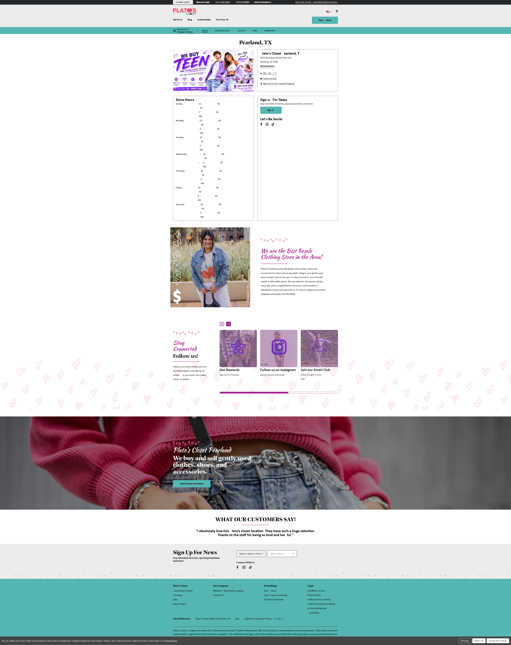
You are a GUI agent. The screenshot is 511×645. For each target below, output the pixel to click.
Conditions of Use (316, 591)
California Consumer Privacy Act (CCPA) (263, 619)
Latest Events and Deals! (192, 483)
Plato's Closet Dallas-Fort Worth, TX (213, 619)
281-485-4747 (270, 73)
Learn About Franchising (275, 595)
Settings (465, 640)
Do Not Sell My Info (317, 608)
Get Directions (267, 66)
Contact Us (218, 595)
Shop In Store (179, 604)
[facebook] (261, 124)
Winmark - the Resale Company (228, 591)
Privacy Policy (314, 595)
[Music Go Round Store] (263, 2)
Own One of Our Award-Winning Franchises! (316, 2)
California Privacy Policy (319, 599)
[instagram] (267, 124)
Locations (177, 595)
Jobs (175, 599)
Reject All (478, 640)
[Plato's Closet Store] (183, 2)
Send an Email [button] (269, 78)
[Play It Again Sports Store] (223, 2)
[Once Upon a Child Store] (203, 2)
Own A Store (325, 20)
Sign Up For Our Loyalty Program (278, 83)
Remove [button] (189, 32)
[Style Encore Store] (243, 2)
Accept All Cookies (498, 640)
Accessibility (313, 613)
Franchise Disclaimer (274, 599)
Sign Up (271, 110)
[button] (228, 324)
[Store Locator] (337, 12)
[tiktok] (273, 124)
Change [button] (180, 32)
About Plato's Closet (183, 591)
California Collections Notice (321, 604)
